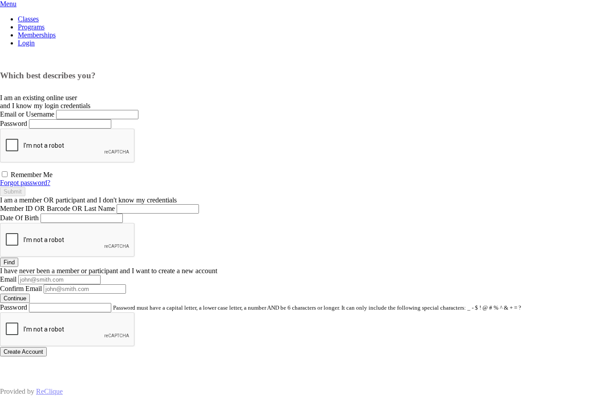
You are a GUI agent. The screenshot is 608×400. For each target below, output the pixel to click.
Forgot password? (25, 182)
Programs (31, 27)
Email (8, 279)
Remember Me (31, 174)
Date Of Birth (19, 218)
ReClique (49, 391)
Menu (8, 4)
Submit (13, 191)
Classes (28, 19)
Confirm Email (21, 288)
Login (26, 43)
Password (13, 123)
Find (9, 262)
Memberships (37, 35)
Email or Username (27, 114)
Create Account (23, 351)
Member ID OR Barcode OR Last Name (57, 208)
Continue (15, 298)
